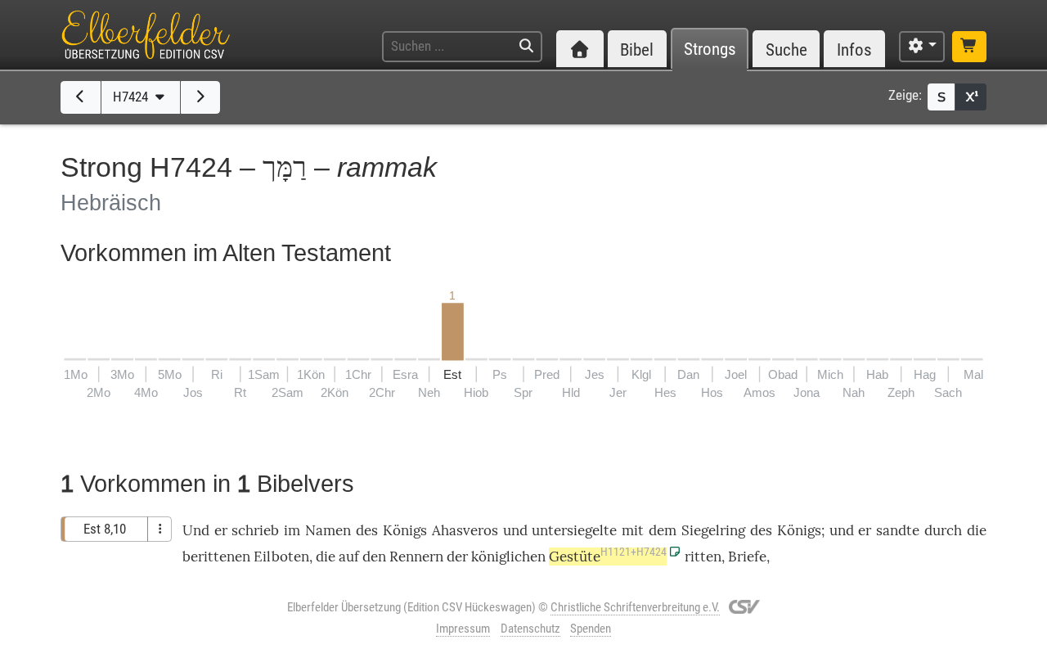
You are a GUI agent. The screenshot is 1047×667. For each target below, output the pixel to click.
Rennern (416, 557)
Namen (328, 530)
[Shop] (969, 46)
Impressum (463, 628)
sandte (897, 530)
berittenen (216, 557)
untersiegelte (574, 530)
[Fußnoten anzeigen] (970, 96)
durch (943, 530)
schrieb (255, 530)
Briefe (747, 557)
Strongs (710, 49)
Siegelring (713, 530)
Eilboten (281, 557)
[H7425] (201, 97)
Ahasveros (465, 530)
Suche (786, 49)
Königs (405, 530)
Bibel (637, 49)
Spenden (590, 628)
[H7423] (81, 97)
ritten (703, 557)
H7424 (132, 96)
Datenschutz (530, 628)
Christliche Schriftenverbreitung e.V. (635, 607)
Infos (854, 49)
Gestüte (608, 557)
